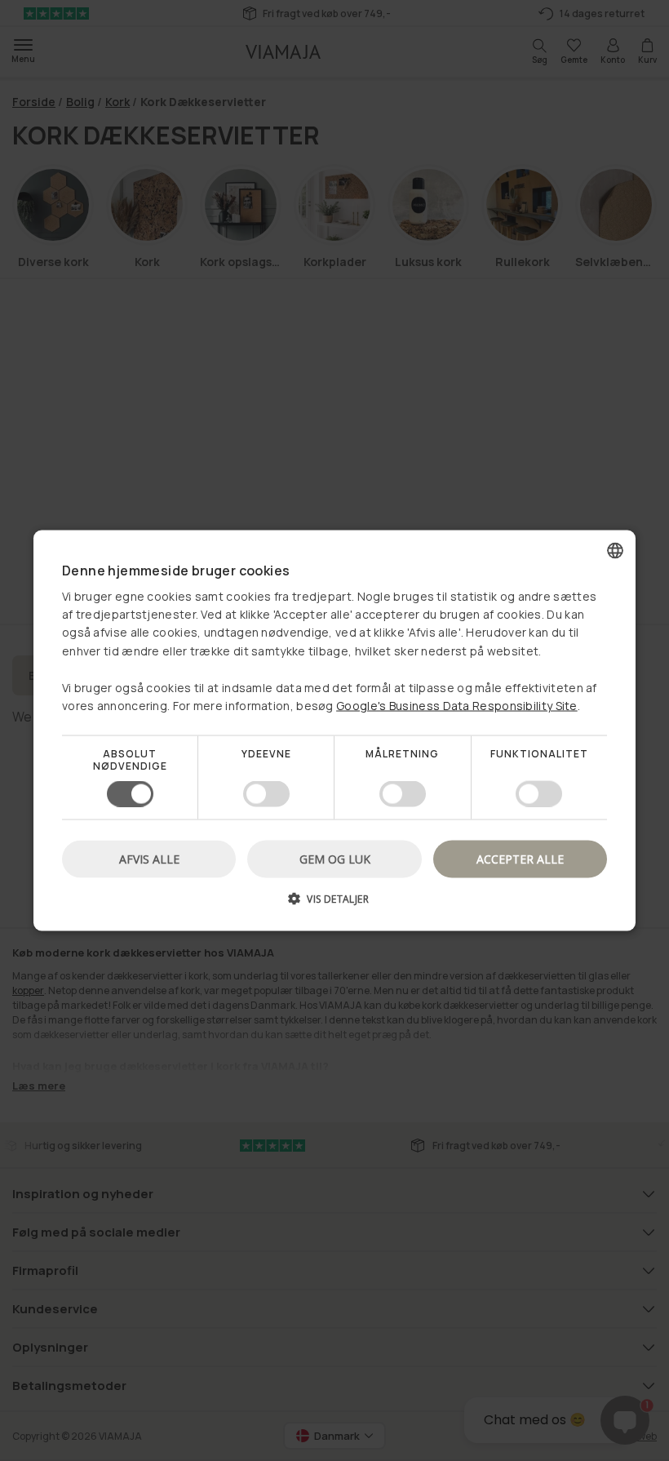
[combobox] (615, 551)
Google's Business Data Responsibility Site (457, 705)
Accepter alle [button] (520, 858)
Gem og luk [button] (334, 858)
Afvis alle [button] (149, 858)
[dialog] (334, 731)
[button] (334, 904)
